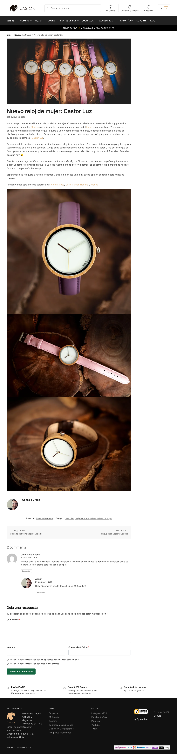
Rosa (61, 184)
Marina (94, 184)
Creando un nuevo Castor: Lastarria (26, 534)
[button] (164, 8)
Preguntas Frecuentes (60, 732)
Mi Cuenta (110, 10)
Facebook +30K (99, 717)
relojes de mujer (104, 518)
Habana (84, 184)
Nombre (12, 647)
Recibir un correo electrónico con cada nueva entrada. (35, 663)
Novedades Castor (22, 35)
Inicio (9, 35)
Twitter (94, 728)
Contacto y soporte (130, 10)
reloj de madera (82, 518)
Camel (75, 184)
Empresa (53, 713)
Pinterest (95, 721)
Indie (88, 127)
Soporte (53, 721)
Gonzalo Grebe (31, 499)
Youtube (95, 725)
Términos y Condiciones (61, 725)
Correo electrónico (78, 647)
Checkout (148, 10)
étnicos (34, 127)
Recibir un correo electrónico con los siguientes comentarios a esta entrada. (44, 659)
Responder (26, 571)
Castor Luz (37, 137)
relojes (93, 518)
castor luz (69, 518)
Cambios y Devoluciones (61, 728)
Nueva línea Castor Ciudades (114, 534)
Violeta (54, 184)
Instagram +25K (99, 713)
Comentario (13, 619)
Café (68, 184)
